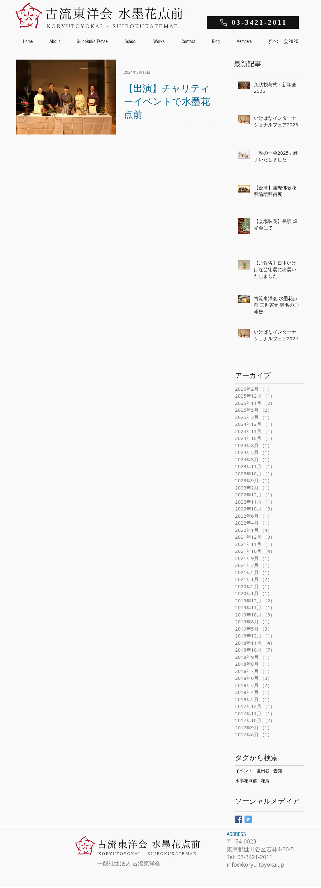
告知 (277, 771)
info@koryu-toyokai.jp (255, 864)
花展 (265, 781)
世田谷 (263, 771)
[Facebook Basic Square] (238, 819)
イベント (244, 771)
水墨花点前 (246, 781)
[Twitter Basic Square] (248, 819)
